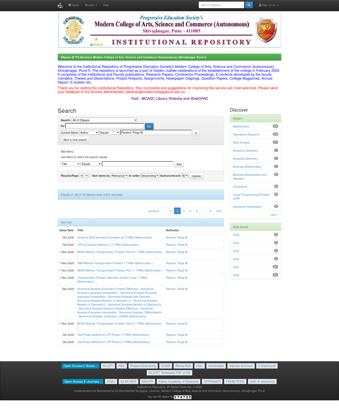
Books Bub (183, 365)
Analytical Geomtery (245, 158)
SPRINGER (212, 381)
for (63, 126)
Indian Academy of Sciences (178, 381)
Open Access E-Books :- (81, 365)
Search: (66, 120)
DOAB (165, 365)
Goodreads (216, 365)
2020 (236, 275)
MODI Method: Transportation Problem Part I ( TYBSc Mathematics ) (119, 270)
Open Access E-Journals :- (82, 381)
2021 (236, 267)
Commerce (240, 186)
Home (75, 5)
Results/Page (69, 176)
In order (134, 176)
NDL (121, 365)
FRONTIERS (235, 381)
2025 (236, 235)
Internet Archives (241, 365)
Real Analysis (241, 142)
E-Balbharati (267, 365)
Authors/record (170, 176)
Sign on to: (269, 5)
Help (106, 5)
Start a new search (75, 140)
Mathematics (241, 126)
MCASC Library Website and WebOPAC (175, 98)
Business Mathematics (247, 166)
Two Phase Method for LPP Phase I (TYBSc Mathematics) (113, 335)
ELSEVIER (128, 381)
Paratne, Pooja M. (177, 237)
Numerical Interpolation (247, 206)
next (218, 211)
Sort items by (101, 176)
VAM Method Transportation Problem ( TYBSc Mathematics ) (115, 263)
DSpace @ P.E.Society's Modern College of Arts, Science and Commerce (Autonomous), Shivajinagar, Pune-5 (133, 57)
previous (153, 211)
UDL (199, 365)
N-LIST (108, 365)
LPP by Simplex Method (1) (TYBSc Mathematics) (108, 245)
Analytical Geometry (245, 150)
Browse (90, 5)
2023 (236, 251)
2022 (236, 259)
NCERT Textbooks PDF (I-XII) (169, 372)
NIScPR (147, 381)
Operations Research (246, 134)
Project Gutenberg (143, 365)
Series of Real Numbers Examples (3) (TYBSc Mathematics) (114, 237)
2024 (236, 243)
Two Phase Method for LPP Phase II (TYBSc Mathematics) (113, 342)
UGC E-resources (262, 381)
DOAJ (111, 381)
